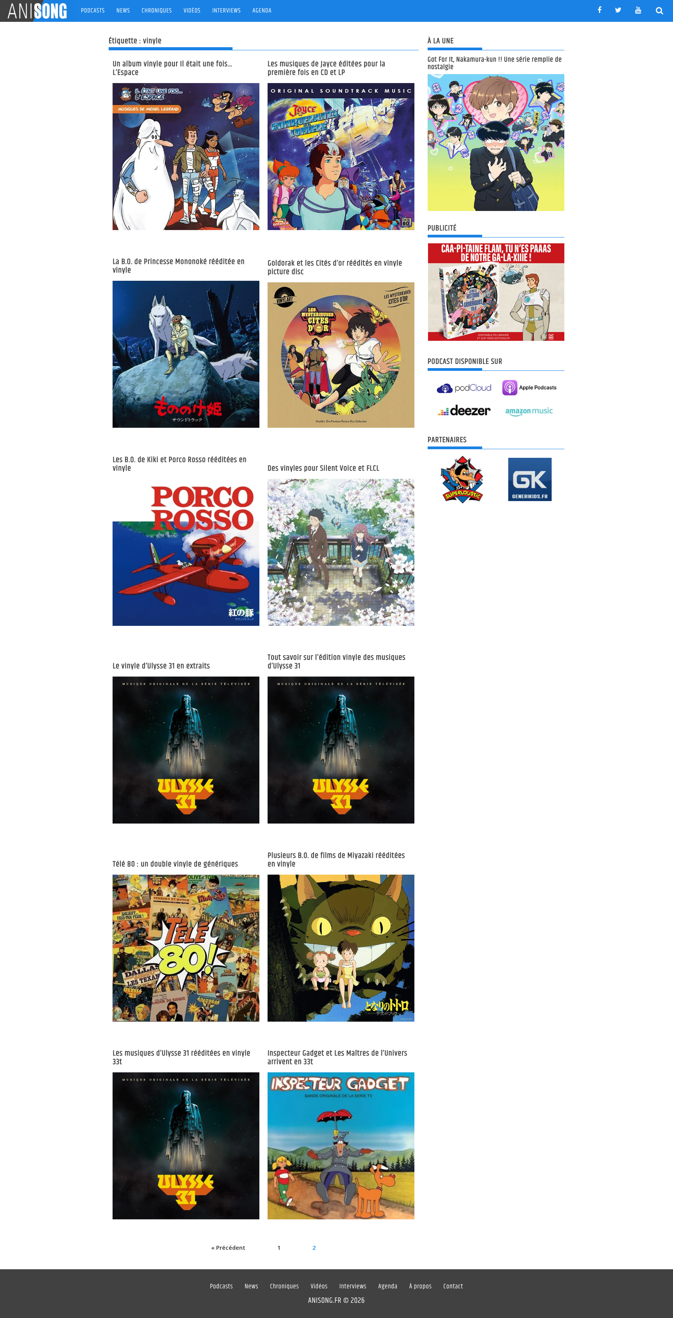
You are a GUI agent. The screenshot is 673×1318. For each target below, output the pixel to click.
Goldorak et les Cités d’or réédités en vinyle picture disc (335, 267)
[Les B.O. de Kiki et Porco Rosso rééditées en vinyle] (186, 552)
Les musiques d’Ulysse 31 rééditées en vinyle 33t (181, 1057)
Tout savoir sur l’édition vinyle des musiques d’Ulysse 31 (336, 662)
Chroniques (157, 11)
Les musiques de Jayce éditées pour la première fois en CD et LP (327, 68)
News (123, 11)
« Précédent (228, 1247)
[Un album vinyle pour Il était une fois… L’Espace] (186, 156)
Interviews (226, 11)
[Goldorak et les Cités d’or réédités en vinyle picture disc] (341, 355)
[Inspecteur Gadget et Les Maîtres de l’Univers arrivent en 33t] (341, 1145)
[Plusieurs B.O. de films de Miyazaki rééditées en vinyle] (341, 948)
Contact (453, 1287)
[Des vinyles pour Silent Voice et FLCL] (341, 552)
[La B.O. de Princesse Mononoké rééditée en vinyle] (186, 354)
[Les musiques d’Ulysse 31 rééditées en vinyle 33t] (186, 1145)
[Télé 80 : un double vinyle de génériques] (186, 948)
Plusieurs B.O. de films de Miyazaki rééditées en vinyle (336, 860)
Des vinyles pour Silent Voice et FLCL (323, 468)
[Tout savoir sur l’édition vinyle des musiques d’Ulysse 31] (341, 750)
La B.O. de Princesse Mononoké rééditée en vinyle (179, 266)
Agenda (261, 11)
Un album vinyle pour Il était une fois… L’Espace (173, 68)
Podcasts (93, 11)
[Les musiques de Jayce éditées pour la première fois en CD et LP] (341, 156)
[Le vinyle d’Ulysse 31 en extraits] (186, 750)
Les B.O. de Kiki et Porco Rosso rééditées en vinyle (180, 464)
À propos (420, 1287)
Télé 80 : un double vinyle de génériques (175, 864)
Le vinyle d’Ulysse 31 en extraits (161, 666)
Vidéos (192, 11)
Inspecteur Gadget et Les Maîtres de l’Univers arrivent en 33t (337, 1057)
